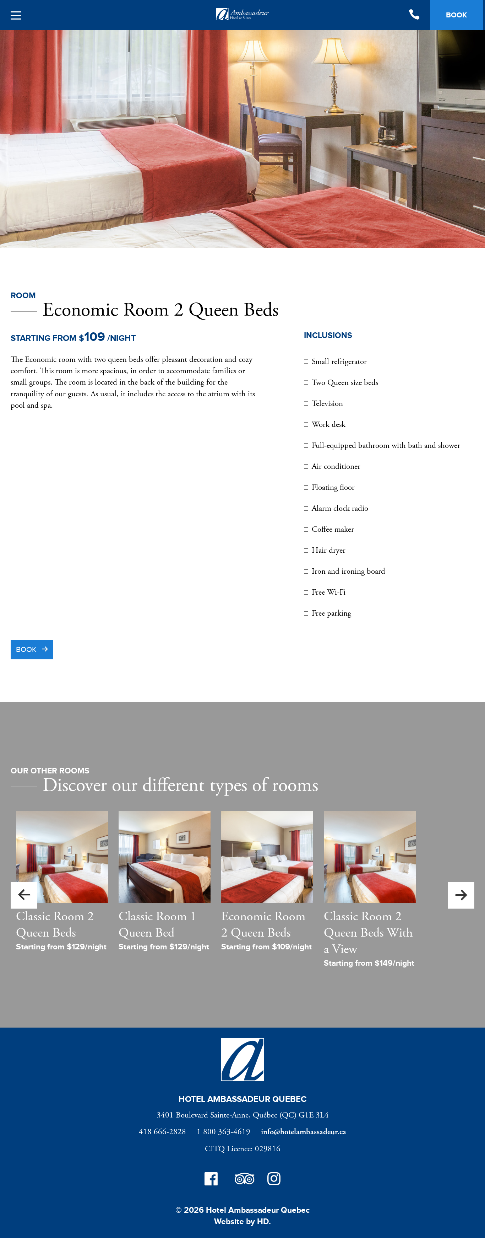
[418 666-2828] (414, 15)
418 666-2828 (162, 1132)
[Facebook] (211, 1180)
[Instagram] (274, 1180)
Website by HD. (242, 1222)
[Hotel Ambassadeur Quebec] (242, 15)
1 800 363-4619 (223, 1132)
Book (26, 649)
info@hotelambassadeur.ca (303, 1132)
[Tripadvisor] (242, 1180)
